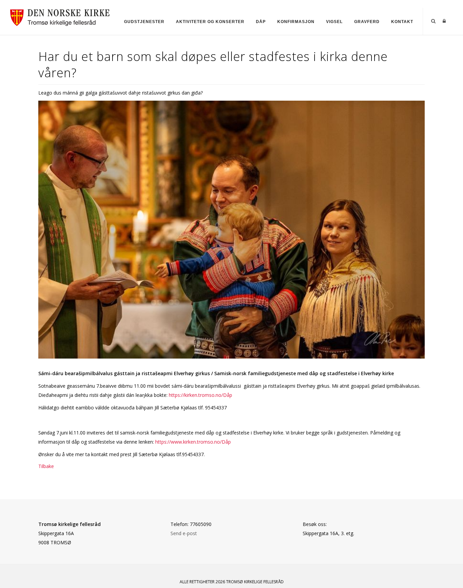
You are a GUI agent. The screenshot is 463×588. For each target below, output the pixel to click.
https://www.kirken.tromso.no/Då (191, 442)
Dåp (261, 21)
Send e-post (183, 533)
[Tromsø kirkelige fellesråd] (63, 16)
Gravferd (367, 21)
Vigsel (334, 21)
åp (229, 395)
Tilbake (46, 466)
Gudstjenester (144, 21)
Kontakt (402, 21)
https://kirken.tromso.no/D (198, 395)
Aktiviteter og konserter (210, 21)
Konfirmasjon (296, 21)
